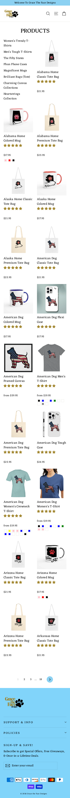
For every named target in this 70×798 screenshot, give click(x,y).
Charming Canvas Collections (15, 85)
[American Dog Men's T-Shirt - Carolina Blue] (43, 400)
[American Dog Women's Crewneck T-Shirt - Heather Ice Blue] (21, 531)
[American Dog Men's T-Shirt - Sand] (39, 404)
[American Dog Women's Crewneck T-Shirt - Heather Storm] (13, 534)
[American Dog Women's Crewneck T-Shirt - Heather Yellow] (9, 531)
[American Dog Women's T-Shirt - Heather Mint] (54, 526)
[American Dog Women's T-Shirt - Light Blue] (58, 526)
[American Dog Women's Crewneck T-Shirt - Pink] (17, 531)
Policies (12, 733)
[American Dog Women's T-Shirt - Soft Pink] (43, 529)
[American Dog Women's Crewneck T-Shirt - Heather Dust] (25, 531)
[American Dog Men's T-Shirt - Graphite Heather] (47, 400)
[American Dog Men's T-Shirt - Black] (39, 400)
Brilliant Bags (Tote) (17, 77)
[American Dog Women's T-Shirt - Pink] (39, 529)
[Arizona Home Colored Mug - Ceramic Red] (43, 597)
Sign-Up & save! (18, 745)
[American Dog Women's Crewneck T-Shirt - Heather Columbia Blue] (9, 534)
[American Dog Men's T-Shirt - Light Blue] (51, 400)
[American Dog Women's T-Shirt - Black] (39, 526)
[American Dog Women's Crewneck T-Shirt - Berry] (21, 534)
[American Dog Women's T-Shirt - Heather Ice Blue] (51, 526)
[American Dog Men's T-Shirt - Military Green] (54, 400)
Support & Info (18, 722)
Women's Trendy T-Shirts (16, 43)
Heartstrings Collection (12, 96)
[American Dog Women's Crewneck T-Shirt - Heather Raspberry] (17, 534)
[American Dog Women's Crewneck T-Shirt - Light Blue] (29, 531)
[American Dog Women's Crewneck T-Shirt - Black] (25, 534)
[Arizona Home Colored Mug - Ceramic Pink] (39, 597)
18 (40, 679)
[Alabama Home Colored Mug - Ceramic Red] (9, 160)
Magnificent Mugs (15, 70)
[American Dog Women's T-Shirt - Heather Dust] (47, 526)
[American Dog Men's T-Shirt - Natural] (58, 400)
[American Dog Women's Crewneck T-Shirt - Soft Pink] (13, 531)
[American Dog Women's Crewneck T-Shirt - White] (5, 531)
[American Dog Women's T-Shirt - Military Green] (62, 526)
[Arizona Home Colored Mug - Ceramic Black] (47, 597)
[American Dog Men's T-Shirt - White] (47, 404)
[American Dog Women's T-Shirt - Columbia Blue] (43, 526)
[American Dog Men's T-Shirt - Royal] (62, 400)
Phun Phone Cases (15, 64)
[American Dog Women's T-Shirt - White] (47, 529)
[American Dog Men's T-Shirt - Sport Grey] (43, 404)
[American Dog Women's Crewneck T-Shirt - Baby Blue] (5, 534)
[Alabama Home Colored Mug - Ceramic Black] (13, 160)
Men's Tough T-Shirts (18, 52)
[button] (47, 81)
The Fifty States (14, 58)
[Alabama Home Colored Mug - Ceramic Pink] (5, 160)
